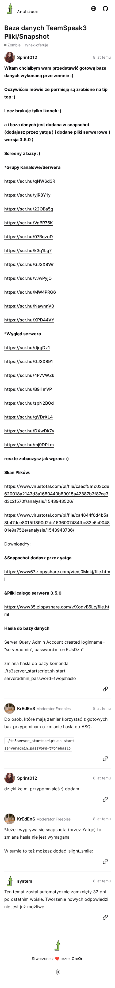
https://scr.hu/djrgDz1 (27, 347)
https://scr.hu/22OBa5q (28, 209)
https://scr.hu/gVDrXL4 (28, 417)
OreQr (77, 958)
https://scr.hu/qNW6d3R (29, 181)
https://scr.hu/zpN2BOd (29, 403)
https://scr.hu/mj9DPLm (29, 444)
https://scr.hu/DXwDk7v (29, 430)
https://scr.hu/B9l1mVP (28, 389)
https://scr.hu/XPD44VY (29, 319)
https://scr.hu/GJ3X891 (28, 361)
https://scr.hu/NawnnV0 (29, 306)
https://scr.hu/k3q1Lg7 (28, 250)
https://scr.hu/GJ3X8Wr (29, 264)
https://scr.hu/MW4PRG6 (30, 292)
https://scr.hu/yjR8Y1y (27, 195)
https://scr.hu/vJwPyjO (28, 278)
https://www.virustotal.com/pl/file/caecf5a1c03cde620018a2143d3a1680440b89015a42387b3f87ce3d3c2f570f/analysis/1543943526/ (56, 494)
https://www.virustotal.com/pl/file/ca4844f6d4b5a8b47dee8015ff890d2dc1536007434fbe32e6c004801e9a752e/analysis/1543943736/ (57, 522)
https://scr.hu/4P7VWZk (29, 375)
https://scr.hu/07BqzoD (28, 236)
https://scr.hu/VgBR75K (28, 222)
